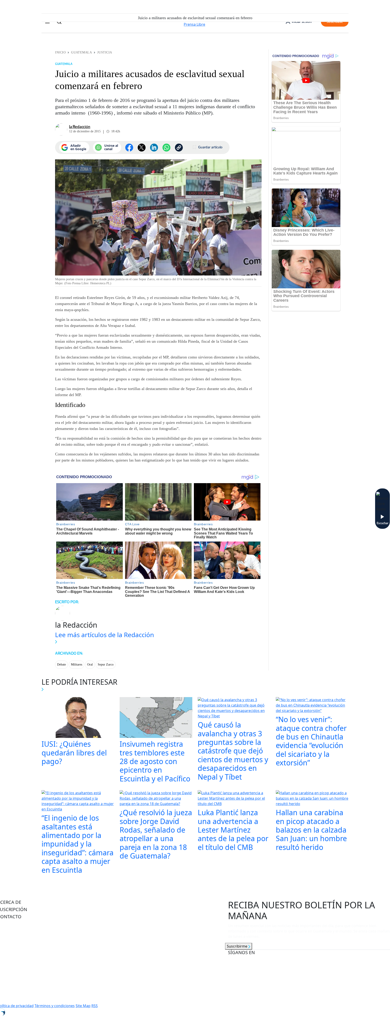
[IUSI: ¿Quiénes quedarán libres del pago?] (78, 718)
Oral (90, 664)
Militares (76, 664)
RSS (94, 1005)
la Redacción (79, 126)
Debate (61, 664)
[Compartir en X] (141, 148)
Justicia (104, 52)
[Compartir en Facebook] (129, 148)
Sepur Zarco (106, 664)
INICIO (60, 52)
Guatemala (81, 52)
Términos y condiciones (55, 1005)
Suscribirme (237, 946)
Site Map (83, 1005)
